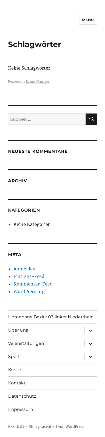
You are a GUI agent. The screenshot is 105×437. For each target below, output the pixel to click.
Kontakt (17, 383)
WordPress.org (29, 291)
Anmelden (24, 268)
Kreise (14, 369)
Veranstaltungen (26, 343)
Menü (88, 20)
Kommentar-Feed (32, 284)
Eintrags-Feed (28, 276)
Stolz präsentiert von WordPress (56, 426)
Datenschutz (22, 396)
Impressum (20, 409)
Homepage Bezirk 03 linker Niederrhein (51, 316)
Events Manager (37, 82)
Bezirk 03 (16, 426)
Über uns (18, 330)
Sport (14, 356)
